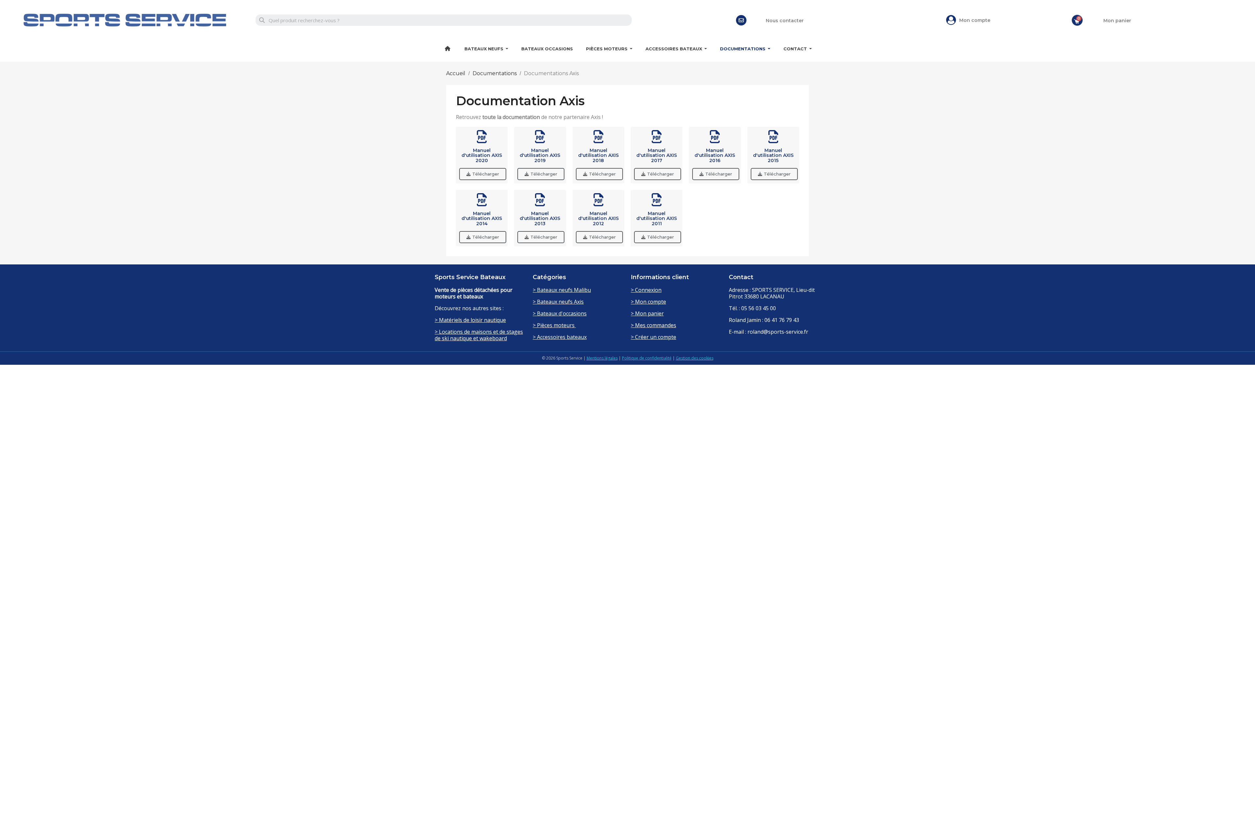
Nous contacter (785, 21)
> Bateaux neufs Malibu (562, 290)
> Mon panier (647, 313)
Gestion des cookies (694, 358)
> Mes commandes (653, 325)
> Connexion (646, 290)
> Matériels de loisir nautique (470, 320)
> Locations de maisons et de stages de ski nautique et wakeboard (479, 335)
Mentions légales (602, 358)
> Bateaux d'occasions (560, 313)
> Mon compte (648, 301)
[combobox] (443, 20)
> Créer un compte (653, 337)
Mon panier (1117, 21)
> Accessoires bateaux (560, 337)
